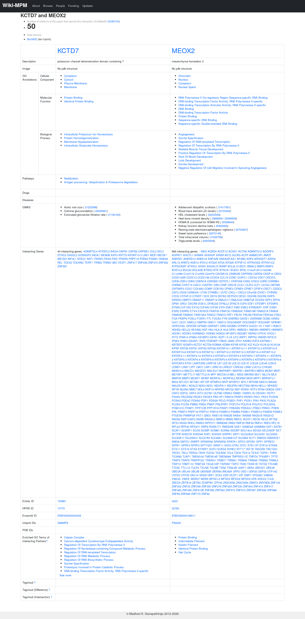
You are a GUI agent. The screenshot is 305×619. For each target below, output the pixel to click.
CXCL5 (242, 292)
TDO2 (237, 453)
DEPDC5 (232, 296)
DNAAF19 (211, 300)
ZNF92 (205, 494)
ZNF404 (248, 486)
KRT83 (202, 348)
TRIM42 (242, 460)
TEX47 (255, 453)
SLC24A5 (271, 434)
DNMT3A (248, 300)
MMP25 (176, 378)
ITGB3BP (212, 341)
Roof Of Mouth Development (195, 157)
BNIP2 (269, 266)
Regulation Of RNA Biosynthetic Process (88, 560)
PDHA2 (195, 400)
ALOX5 (236, 255)
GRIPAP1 (213, 326)
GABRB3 (233, 318)
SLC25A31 (191, 438)
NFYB (175, 389)
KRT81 (193, 348)
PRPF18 (134, 259)
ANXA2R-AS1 (227, 259)
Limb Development (189, 160)
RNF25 (240, 423)
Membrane (70, 87)
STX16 (185, 449)
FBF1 (230, 315)
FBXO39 (257, 315)
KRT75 (122, 255)
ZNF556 (209, 490)
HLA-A (218, 330)
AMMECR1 (256, 255)
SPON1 (250, 441)
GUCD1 (253, 326)
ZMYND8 (264, 483)
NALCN (176, 386)
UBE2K (270, 468)
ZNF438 (142, 262)
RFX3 (175, 423)
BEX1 (242, 266)
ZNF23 (186, 486)
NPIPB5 (219, 389)
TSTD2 (263, 464)
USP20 (253, 471)
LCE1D (236, 363)
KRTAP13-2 (268, 352)
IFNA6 (193, 337)
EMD (237, 307)
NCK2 (202, 386)
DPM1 (175, 303)
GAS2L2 (72, 255)
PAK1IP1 (218, 397)
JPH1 (238, 341)
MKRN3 (249, 374)
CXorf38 (251, 292)
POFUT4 (234, 404)
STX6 (193, 449)
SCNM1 (215, 430)
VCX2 (218, 475)
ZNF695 (185, 494)
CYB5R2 (272, 292)
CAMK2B (234, 274)
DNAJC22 (237, 300)
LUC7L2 (256, 367)
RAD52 (176, 419)
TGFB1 (264, 453)
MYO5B (253, 382)
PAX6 (107, 259)
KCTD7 (68, 50)
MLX (274, 374)
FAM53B (177, 315)
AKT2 (227, 255)
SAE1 (237, 427)
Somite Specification (190, 138)
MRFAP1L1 (269, 378)
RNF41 (259, 423)
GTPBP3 (242, 326)
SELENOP (268, 430)
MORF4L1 (216, 378)
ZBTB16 (186, 483)
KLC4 (256, 344)
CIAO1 (197, 285)
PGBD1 (231, 400)
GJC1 (175, 322)
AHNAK (199, 255)
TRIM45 (252, 460)
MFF (213, 374)
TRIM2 (98, 262)
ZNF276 (216, 486)
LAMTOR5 (199, 363)
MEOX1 (162, 255)
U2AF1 (242, 468)
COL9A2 (198, 289)
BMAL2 (251, 266)
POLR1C (257, 404)
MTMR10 (215, 382)
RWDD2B (227, 427)
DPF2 (268, 300)
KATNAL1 (266, 341)
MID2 (240, 374)
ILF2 (235, 337)
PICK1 (248, 400)
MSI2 (175, 382)
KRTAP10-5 (270, 348)
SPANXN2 (206, 441)
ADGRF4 (268, 251)
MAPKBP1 (225, 371)
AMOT (267, 255)
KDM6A (217, 344)
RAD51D (268, 415)
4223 (175, 501)
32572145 (214, 233)
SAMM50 (259, 427)
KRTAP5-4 (194, 359)
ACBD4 (212, 251)
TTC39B (273, 464)
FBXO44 (268, 315)
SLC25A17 (178, 438)
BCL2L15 (233, 266)
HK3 (211, 330)
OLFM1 (208, 393)
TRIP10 (176, 464)
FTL (209, 318)
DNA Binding (186, 109)
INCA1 (96, 255)
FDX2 (277, 315)
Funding (73, 6)
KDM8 (226, 344)
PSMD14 (256, 412)
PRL (174, 412)
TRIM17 (221, 460)
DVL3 (160, 251)
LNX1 (146, 255)
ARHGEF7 (260, 259)
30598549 (230, 218)
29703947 (241, 229)
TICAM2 (177, 456)
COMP (208, 289)
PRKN (275, 408)
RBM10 (220, 419)
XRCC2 (261, 479)
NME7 (193, 389)
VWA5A (268, 475)
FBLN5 (247, 315)
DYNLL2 (224, 303)
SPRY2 (185, 445)
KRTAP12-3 (239, 352)
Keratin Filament (188, 545)
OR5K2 (227, 393)
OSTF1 (271, 393)
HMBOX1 (242, 330)
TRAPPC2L (197, 460)
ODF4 (192, 393)
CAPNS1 (143, 251)
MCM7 (269, 371)
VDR (225, 475)
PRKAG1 (246, 408)
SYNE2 (231, 449)
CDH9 (175, 281)
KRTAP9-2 (248, 359)
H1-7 (261, 326)
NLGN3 (184, 389)
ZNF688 (272, 490)
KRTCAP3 (178, 363)
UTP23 (176, 475)
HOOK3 (186, 333)
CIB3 (217, 285)
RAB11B (217, 415)
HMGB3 (254, 330)
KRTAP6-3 (234, 359)
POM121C (178, 408)
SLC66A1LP (230, 438)
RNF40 (249, 423)
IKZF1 (222, 337)
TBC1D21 (272, 449)
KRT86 (211, 348)
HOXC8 (220, 333)
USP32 (262, 471)
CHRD (263, 281)
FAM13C (225, 311)
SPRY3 (195, 445)
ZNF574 (240, 490)
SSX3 (227, 445)
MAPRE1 (238, 371)
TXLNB (214, 468)
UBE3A (176, 471)
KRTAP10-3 (255, 348)
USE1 (244, 471)
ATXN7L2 (104, 251)
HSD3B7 (242, 333)
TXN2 (222, 468)
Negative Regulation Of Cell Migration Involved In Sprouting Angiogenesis (222, 168)
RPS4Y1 (195, 427)
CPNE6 (238, 289)
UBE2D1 (260, 468)
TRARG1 (210, 460)
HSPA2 (252, 333)
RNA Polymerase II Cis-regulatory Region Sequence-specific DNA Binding (222, 97)
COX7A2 (218, 289)
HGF (204, 330)
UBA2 (250, 468)
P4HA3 (176, 397)
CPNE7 (248, 289)
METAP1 (177, 374)
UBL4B (195, 471)
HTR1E (261, 333)
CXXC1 (261, 292)
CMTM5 (275, 285)
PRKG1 (266, 408)
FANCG (221, 315)
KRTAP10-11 (239, 348)
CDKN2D (212, 281)
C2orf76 (210, 274)
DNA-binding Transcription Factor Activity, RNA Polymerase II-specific (220, 101)
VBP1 (210, 475)
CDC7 (261, 277)
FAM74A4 (200, 315)
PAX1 (257, 397)
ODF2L (184, 393)
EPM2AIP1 (255, 307)
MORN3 (241, 378)
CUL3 (153, 251)
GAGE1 (244, 318)
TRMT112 (188, 464)
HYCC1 (271, 333)
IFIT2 (175, 337)
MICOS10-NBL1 (226, 374)
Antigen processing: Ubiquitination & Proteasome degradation (101, 182)
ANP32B (213, 259)
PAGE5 (207, 397)
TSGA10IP (212, 464)
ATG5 (221, 262)
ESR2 (175, 311)
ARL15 (176, 262)
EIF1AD (186, 307)
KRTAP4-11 (179, 356)
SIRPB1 (227, 434)
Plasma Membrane (75, 83)
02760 (175, 508)
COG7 (189, 289)
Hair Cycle (184, 552)
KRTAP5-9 (221, 359)
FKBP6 (182, 318)
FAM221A (262, 311)
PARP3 (238, 397)
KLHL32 (265, 344)
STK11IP (253, 445)
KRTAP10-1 (224, 348)
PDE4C (186, 400)
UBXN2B (205, 471)
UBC (114, 262)
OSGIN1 (261, 393)
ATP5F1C (240, 262)
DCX (206, 296)
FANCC (211, 315)
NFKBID (272, 386)
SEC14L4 (246, 430)
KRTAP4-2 (208, 356)
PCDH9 (273, 397)
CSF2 (175, 292)
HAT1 (268, 326)
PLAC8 (271, 400)
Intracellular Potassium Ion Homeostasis (88, 134)
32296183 (113, 21)
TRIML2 (273, 460)
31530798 (216, 237)
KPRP (175, 348)
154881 (61, 501)
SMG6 (175, 441)
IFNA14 (183, 337)
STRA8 (272, 445)
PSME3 (277, 412)
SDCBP (235, 430)
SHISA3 (216, 434)
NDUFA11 (220, 386)
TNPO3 (253, 456)
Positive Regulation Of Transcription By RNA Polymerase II (214, 153)
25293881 (101, 211)
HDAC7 (277, 326)
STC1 (243, 445)
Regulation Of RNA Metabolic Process (87, 556)
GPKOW (191, 326)
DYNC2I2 (212, 303)
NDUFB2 (232, 386)
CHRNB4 (273, 281)
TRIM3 (107, 262)
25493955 (221, 226)
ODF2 (175, 393)
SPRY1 (176, 445)
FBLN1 (238, 315)
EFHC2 (61, 255)
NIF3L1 (72, 259)
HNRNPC (265, 330)
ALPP (244, 255)
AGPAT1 (177, 255)
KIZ (250, 344)
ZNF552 (163, 262)
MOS (249, 378)
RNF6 (267, 423)
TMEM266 (224, 456)
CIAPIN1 (207, 285)
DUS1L (202, 303)
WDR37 (195, 479)
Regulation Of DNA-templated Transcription (204, 142)
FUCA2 (216, 318)
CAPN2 (132, 251)
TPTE (274, 456)
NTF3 (253, 389)
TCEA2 (67, 262)
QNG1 (207, 415)
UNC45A (227, 471)
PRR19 (214, 412)
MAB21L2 (178, 371)
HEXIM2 (196, 330)
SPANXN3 (220, 441)
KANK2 (247, 341)
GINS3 (275, 318)
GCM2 (266, 318)
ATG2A (213, 262)
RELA (264, 419)
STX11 (176, 449)
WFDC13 (214, 479)
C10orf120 (253, 270)
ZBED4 (176, 483)
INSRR (262, 337)
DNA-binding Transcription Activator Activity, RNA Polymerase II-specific (222, 105)
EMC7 (229, 307)
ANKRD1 (177, 259)
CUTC (224, 292)
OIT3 (200, 393)
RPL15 (275, 423)
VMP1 (247, 475)
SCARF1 (186, 430)
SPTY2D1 (206, 445)
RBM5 (229, 419)
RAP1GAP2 (188, 419)
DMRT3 (187, 300)
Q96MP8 (62, 523)
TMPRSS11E (240, 456)
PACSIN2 (187, 397)
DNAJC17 (224, 300)
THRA (273, 453)
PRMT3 (182, 412)
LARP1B (211, 363)
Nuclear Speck (187, 87)
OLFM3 (218, 393)
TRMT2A (199, 464)
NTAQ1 (81, 259)
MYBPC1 (234, 382)
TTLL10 (185, 468)
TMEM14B (211, 456)
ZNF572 (230, 490)
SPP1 (259, 441)
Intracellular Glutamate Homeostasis (86, 145)
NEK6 (254, 386)
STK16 (263, 445)
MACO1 (189, 371)
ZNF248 (196, 486)
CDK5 (191, 281)
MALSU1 (212, 371)
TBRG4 (193, 453)
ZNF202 (176, 486)
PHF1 (240, 400)
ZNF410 (258, 486)
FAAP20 (214, 311)
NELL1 (263, 386)
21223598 (90, 207)
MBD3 (260, 371)
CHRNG (176, 285)
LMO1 (199, 367)
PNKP (211, 404)
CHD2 (246, 281)
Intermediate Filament (191, 541)
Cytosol (68, 79)
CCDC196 (203, 277)
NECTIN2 (244, 386)
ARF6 (249, 259)
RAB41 (237, 415)
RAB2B (227, 415)
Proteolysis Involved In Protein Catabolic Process (94, 567)
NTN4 (261, 389)
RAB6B (246, 415)
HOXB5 (210, 333)
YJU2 (270, 479)
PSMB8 (235, 412)
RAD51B (257, 415)
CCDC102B (178, 277)
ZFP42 (218, 483)
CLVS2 (265, 285)
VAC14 (194, 475)
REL (60, 262)
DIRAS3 (177, 300)
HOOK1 (176, 333)
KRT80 (184, 348)
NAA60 (272, 382)
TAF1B (249, 449)
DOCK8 (259, 300)
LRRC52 (238, 367)
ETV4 (193, 311)
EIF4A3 (205, 307)
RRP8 (204, 427)
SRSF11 (218, 445)
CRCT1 (267, 289)
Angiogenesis (186, 134)
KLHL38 (275, 344)
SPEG (241, 441)
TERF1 (88, 262)
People (60, 6)
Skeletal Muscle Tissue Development (200, 149)
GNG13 (221, 322)
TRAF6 (185, 460)
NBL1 (184, 386)
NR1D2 (229, 389)
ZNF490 (187, 490)
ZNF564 (220, 490)
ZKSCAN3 (229, 483)
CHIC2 (255, 281)
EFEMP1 (260, 303)
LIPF (192, 367)
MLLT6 (266, 374)
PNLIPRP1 (221, 404)
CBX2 (277, 274)
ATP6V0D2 (253, 262)
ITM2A (222, 341)
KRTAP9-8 (274, 359)
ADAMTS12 (255, 251)
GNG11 (211, 322)
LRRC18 (217, 367)
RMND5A (222, 423)
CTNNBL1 (214, 292)
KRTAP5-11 (263, 356)
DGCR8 (261, 296)
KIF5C (243, 344)
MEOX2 (183, 50)
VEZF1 (122, 262)
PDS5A (213, 400)
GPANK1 (276, 322)
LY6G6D (267, 367)
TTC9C (176, 468)
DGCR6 (251, 296)
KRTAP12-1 (209, 352)
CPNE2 (228, 289)
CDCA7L (271, 277)
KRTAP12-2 (224, 352)
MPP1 (257, 378)
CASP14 (268, 274)
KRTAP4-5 (235, 356)
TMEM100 (198, 456)
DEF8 (213, 296)
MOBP (205, 378)
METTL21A (203, 374)
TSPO (235, 464)
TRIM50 (263, 460)
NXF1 (90, 259)
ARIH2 (272, 259)
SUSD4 (221, 449)
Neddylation (71, 178)
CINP (223, 285)
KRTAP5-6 (207, 359)
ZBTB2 (196, 483)
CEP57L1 (224, 281)
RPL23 (176, 427)
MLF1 (258, 374)
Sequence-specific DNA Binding (197, 120)
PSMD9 (267, 412)
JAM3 (230, 341)
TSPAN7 (225, 464)
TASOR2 (260, 449)
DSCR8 (192, 303)
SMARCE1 (273, 438)
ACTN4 (242, 251)
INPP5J (252, 337)
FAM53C (188, 315)
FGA (174, 318)
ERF (266, 307)
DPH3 (276, 300)
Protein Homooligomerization (81, 138)
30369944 (227, 222)
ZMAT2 (253, 483)
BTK (216, 270)
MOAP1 (195, 378)
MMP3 (186, 378)
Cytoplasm (70, 76)
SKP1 (236, 434)
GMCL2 (191, 322)
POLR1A (246, 404)
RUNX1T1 (215, 427)
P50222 (176, 523)
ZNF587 (62, 266)
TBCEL (176, 453)
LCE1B (227, 363)
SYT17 (241, 449)
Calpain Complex (74, 537)
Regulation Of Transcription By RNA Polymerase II (208, 145)
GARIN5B (256, 318)
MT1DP (205, 382)
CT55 (203, 292)
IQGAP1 (193, 341)
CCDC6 (214, 277)
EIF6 (222, 307)
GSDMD (232, 326)
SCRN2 (225, 430)
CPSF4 (258, 289)
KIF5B (234, 344)
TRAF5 (176, 460)
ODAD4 (269, 389)
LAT (219, 363)
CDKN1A (200, 281)
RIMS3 (200, 423)
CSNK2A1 (193, 292)
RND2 (231, 423)
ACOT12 (222, 251)
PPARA (123, 259)
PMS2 (202, 404)
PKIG (263, 400)
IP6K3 (184, 341)
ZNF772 (196, 494)
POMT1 (189, 408)
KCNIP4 (188, 344)
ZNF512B (198, 490)
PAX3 (264, 397)
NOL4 (201, 389)
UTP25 (185, 475)
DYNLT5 (234, 303)
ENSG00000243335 (69, 515)
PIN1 (115, 259)
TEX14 (246, 453)
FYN (224, 318)
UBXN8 (216, 471)
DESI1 (242, 296)
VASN (202, 475)
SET (278, 430)
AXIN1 (202, 266)
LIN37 (185, 367)
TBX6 (201, 453)
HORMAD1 (198, 333)
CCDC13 (191, 277)
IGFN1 (213, 337)
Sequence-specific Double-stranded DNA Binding (207, 124)
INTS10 (271, 337)
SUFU (212, 449)
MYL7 (244, 382)
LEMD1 (176, 367)
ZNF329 (227, 486)
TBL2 (184, 453)
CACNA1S (221, 274)
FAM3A (273, 311)
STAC (235, 445)
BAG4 (114, 251)
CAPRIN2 (247, 274)
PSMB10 (224, 412)
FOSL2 (192, 318)
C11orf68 (177, 274)
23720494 (224, 211)
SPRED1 (269, 441)
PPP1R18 (213, 408)
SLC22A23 (247, 434)
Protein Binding (73, 97)
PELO (222, 400)
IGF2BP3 (203, 337)
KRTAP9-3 (261, 359)
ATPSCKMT (179, 266)
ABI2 (204, 251)
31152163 (114, 215)
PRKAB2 (234, 408)
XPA (254, 479)
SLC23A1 (259, 434)
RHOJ (191, 423)
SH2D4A (198, 434)
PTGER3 (177, 415)
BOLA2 (187, 270)
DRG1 (183, 303)
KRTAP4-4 (221, 356)
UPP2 (236, 471)
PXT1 (199, 415)
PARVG (98, 259)
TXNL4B (232, 468)
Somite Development (191, 164)
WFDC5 (225, 479)
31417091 (224, 207)
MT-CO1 (184, 382)
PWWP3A (189, 415)
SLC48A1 (216, 438)
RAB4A (163, 259)
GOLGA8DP (234, 322)
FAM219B (250, 311)
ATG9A (229, 262)
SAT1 (269, 427)
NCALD (193, 386)
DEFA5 (222, 296)
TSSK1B (252, 464)
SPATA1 (232, 441)
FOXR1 (201, 318)
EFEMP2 (272, 303)
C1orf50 (199, 274)
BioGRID (32, 39)
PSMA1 (153, 259)
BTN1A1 (225, 270)
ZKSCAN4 (242, 483)
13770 (61, 508)
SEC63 (257, 430)
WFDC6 (235, 479)
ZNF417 (132, 262)
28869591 (218, 218)
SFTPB (176, 434)
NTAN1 (245, 389)
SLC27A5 (204, 438)
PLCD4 (185, 404)
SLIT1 (252, 438)
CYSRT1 (197, 296)
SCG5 (196, 430)
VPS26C (257, 475)
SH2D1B (187, 434)
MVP (225, 382)
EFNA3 (176, 307)
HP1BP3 (231, 333)
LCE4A (263, 363)
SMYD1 (185, 441)
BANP (223, 266)
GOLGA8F (264, 322)
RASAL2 (210, 419)
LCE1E (245, 363)
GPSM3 (202, 326)
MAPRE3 (250, 371)
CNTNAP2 (178, 289)
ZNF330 (237, 486)
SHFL (207, 434)
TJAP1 (187, 456)
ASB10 (194, 262)
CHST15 (187, 285)
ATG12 (204, 262)
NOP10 (209, 389)
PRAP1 (224, 408)
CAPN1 (123, 251)
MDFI (153, 255)
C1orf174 (188, 274)
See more (65, 575)
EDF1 (251, 303)
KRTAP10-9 (194, 352)
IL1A (229, 337)
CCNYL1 (242, 277)
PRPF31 (204, 412)
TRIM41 (232, 460)
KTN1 (188, 363)
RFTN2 (273, 419)
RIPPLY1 (210, 423)
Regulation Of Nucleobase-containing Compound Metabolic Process (104, 548)
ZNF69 (176, 494)
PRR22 (144, 259)
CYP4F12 (186, 296)
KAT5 (114, 255)
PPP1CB (200, 408)
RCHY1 (247, 419)
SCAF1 (176, 430)
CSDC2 (277, 289)
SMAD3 (261, 438)
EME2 (244, 307)
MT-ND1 (195, 382)
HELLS (186, 330)
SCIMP (205, 430)
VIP (241, 475)
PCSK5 (176, 400)
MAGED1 (200, 371)
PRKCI (257, 408)
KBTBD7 (177, 344)
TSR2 (242, 464)
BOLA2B (197, 270)
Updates (87, 6)
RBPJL (238, 419)
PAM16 (229, 397)
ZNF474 (153, 262)
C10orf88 (265, 270)
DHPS (271, 296)
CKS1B (232, 285)
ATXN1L (192, 266)
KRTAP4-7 (248, 356)
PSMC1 (245, 412)
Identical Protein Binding (78, 101)
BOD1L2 (177, 270)
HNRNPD (277, 330)
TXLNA (204, 468)
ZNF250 (206, 486)
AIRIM (220, 255)
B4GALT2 (212, 266)
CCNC (232, 277)
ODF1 (278, 389)
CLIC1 (241, 285)
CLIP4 (249, 285)
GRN (223, 326)
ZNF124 (275, 483)
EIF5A (214, 307)
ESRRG (184, 311)
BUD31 (235, 270)
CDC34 (252, 277)
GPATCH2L (178, 326)
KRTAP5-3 (180, 359)
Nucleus (183, 79)
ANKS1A (201, 259)
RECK (256, 419)
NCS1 (210, 386)
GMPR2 (202, 322)
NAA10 (263, 382)
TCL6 (230, 453)
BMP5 (261, 266)
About (36, 6)
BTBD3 (208, 270)
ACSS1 (232, 251)
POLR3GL (270, 404)
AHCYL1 (188, 255)
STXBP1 (203, 449)
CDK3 (183, 281)
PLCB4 (176, 404)
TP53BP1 (264, 456)
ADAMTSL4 (90, 251)
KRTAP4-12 (194, 356)
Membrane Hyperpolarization (81, 142)
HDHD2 (176, 330)
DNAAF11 (198, 300)
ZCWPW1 (207, 483)
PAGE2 (197, 397)
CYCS (175, 296)
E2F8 (243, 303)
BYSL (243, 270)
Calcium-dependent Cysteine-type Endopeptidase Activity (98, 541)
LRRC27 (227, 367)
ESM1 (273, 307)
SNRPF (195, 441)
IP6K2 (175, 341)
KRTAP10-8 (179, 352)
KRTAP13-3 (135, 255)
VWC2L (176, 479)
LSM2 (247, 367)
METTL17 (189, 374)
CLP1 (257, 285)
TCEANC (78, 262)
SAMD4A (247, 427)
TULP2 (195, 468)
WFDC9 (245, 479)
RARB (200, 419)
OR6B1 (237, 393)
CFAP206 (236, 281)
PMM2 (194, 404)
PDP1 (204, 400)
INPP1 (243, 337)
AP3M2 (241, 259)
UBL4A (186, 471)
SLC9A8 (243, 438)
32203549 (214, 215)
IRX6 (202, 341)
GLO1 (182, 322)
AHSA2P (209, 255)
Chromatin (184, 76)
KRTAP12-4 (253, 352)
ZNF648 (261, 490)
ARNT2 (185, 262)
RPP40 (185, 427)
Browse (48, 6)
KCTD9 (207, 344)
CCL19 (224, 277)
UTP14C (272, 471)
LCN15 (272, 363)
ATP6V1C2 (267, 262)
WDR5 (204, 479)
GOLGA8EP (249, 322)
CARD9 (257, 274)
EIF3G (196, 307)
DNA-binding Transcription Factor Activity (203, 112)
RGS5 (183, 423)
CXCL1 (232, 292)
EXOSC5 (203, 311)
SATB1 (278, 427)
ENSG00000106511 (183, 515)
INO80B (105, 255)
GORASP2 (84, 255)
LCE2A (254, 363)
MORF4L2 (229, 378)
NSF (237, 389)
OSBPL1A (248, 393)
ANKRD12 (189, 259)
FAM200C (237, 311)
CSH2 (183, 292)
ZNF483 (176, 490)
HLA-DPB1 (229, 330)
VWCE (186, 479)
